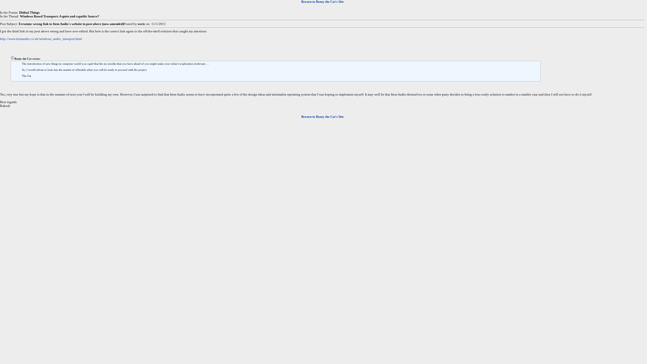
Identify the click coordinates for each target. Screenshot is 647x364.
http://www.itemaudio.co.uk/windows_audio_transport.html (41, 39)
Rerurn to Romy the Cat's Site (322, 2)
